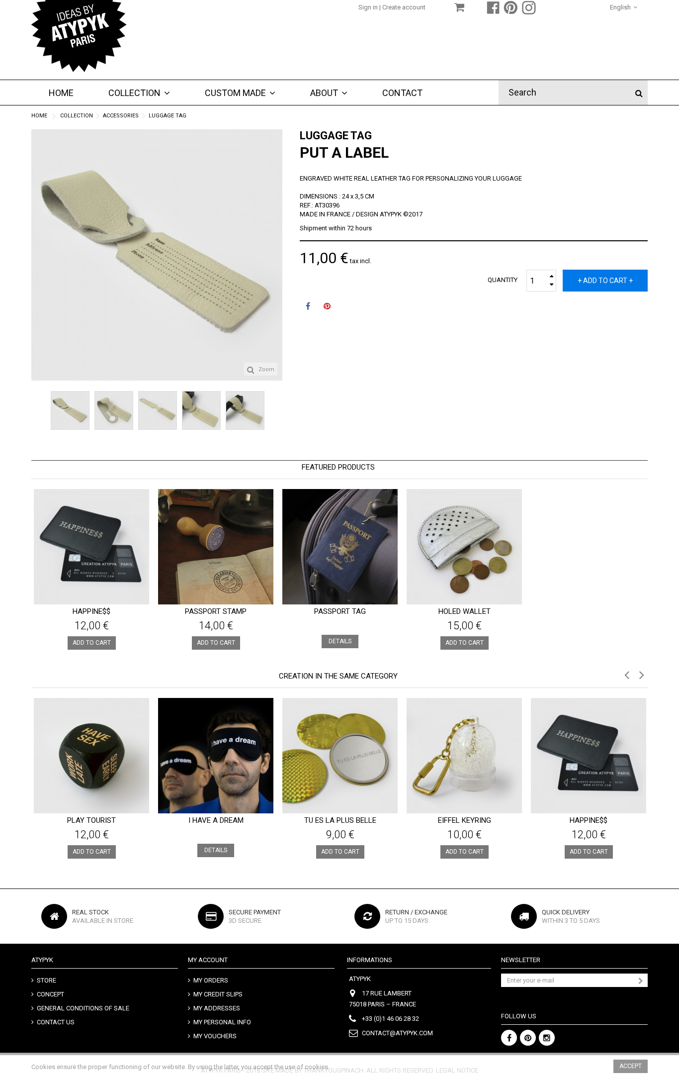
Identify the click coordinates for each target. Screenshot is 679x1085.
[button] (240, 92)
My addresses (216, 1008)
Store (46, 980)
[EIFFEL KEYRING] (464, 755)
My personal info (222, 1022)
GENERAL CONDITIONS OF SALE (83, 1008)
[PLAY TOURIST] (91, 755)
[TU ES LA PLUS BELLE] (340, 755)
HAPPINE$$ (91, 611)
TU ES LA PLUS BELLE (340, 820)
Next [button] (277, 250)
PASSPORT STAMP (216, 611)
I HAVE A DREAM (216, 820)
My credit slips (218, 994)
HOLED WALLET (464, 611)
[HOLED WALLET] (464, 546)
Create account (403, 7)
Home (39, 115)
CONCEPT (50, 994)
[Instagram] (547, 1038)
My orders (210, 980)
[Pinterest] (528, 1038)
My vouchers (215, 1036)
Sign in (368, 7)
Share (308, 307)
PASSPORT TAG (340, 611)
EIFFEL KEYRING (464, 820)
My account (208, 960)
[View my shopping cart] (459, 9)
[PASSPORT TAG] (340, 546)
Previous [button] (36, 250)
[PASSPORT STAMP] (215, 546)
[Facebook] (509, 1038)
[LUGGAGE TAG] (70, 410)
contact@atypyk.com (397, 1033)
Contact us (56, 1022)
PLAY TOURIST (91, 820)
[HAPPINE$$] (91, 546)
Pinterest (327, 307)
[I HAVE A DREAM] (215, 755)
